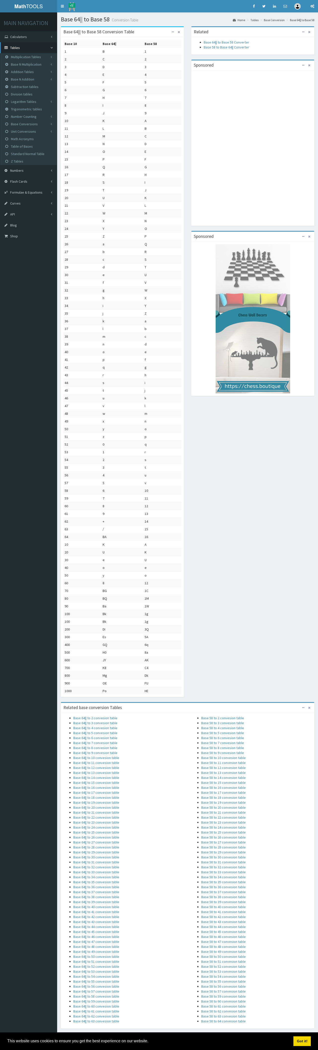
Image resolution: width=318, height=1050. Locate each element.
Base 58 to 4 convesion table (222, 728)
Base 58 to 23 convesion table (223, 822)
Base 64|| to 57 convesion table (96, 991)
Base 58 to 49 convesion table (223, 951)
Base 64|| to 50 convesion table (96, 956)
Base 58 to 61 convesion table (223, 1006)
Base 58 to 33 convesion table (223, 872)
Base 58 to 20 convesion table (223, 807)
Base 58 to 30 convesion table (223, 857)
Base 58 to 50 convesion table (223, 956)
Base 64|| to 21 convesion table (96, 812)
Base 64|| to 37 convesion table (96, 892)
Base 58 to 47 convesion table (223, 941)
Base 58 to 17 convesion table (223, 792)
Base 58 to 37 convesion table (223, 892)
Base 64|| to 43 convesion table (96, 922)
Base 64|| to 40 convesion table (96, 907)
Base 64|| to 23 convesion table (96, 822)
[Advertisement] (253, 147)
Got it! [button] (302, 1041)
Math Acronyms (22, 139)
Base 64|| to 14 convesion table (96, 777)
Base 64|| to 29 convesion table (96, 852)
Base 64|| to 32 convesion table (96, 867)
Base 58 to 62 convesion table (223, 1011)
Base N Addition (22, 79)
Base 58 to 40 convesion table (223, 907)
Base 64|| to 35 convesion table (96, 882)
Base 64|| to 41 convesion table (96, 912)
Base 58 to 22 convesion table (223, 817)
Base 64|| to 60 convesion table (96, 1006)
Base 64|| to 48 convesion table (96, 946)
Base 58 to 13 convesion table (223, 772)
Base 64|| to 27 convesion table (96, 842)
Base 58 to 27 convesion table (223, 842)
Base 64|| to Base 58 (302, 20)
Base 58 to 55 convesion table (223, 981)
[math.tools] (72, 5)
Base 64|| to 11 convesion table (96, 762)
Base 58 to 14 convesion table (223, 777)
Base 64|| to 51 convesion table (96, 961)
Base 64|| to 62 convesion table (96, 1016)
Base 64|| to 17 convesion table (96, 792)
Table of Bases (21, 146)
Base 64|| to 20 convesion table (96, 807)
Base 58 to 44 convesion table (223, 926)
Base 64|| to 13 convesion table (96, 772)
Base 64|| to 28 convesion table (96, 847)
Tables (254, 20)
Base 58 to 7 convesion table (222, 743)
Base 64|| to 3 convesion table (95, 723)
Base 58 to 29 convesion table (223, 852)
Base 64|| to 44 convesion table (96, 926)
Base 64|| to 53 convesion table (96, 971)
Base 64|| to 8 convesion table (95, 748)
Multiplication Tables (25, 57)
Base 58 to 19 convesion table (223, 802)
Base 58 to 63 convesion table (223, 1016)
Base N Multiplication (25, 64)
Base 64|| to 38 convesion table (96, 897)
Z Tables (16, 161)
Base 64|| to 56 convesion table (96, 986)
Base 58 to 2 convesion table (222, 718)
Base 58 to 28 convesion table (223, 847)
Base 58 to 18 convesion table (223, 797)
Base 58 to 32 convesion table (223, 867)
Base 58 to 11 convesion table (223, 762)
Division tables (21, 94)
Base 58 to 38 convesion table (223, 897)
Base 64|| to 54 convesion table (96, 976)
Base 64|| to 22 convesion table (96, 817)
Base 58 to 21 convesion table (223, 812)
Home (241, 20)
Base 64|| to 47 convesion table (96, 941)
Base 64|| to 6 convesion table (95, 738)
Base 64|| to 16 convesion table (96, 787)
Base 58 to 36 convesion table (223, 887)
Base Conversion (274, 20)
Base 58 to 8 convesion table (222, 748)
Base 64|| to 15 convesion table (96, 782)
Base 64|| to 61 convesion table (96, 1011)
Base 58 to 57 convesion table (223, 991)
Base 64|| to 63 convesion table (96, 1021)
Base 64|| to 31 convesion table (96, 862)
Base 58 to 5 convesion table (222, 733)
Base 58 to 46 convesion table (223, 936)
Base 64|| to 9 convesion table (95, 753)
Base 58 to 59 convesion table (223, 996)
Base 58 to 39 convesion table (223, 902)
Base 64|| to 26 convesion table (96, 837)
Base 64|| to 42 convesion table (96, 917)
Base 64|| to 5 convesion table (95, 733)
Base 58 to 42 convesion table (223, 917)
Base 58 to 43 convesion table (223, 922)
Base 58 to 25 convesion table (223, 832)
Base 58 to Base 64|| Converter (226, 47)
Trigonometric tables (26, 109)
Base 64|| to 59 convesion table (96, 1001)
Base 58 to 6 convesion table (222, 738)
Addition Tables (22, 72)
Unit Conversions (23, 131)
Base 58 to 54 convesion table (223, 976)
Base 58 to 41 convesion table (223, 912)
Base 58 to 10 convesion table (223, 758)
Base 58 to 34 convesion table (223, 877)
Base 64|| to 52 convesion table (96, 966)
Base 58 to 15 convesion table (223, 782)
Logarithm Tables (23, 101)
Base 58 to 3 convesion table (222, 723)
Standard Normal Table (27, 154)
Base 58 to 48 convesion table (223, 946)
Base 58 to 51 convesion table (223, 961)
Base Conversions (24, 124)
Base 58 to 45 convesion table (223, 931)
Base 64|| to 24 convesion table (96, 827)
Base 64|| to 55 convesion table (96, 981)
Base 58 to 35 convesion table (223, 882)
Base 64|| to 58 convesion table (96, 996)
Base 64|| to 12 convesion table (96, 767)
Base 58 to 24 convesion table (223, 827)
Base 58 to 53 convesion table (223, 971)
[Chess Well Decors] (253, 318)
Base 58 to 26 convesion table (223, 837)
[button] (62, 6)
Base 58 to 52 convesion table (223, 966)
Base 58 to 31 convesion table (223, 862)
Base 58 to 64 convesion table (223, 1021)
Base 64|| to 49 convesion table (96, 951)
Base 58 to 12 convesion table (223, 767)
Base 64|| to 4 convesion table (95, 728)
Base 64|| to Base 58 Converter (226, 42)
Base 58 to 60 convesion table (223, 1001)
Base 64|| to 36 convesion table (96, 887)
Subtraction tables (24, 86)
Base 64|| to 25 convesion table (96, 832)
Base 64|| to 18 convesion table (96, 797)
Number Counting (23, 116)
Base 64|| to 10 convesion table (96, 758)
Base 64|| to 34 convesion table (96, 877)
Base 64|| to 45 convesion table (96, 931)
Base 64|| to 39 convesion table (96, 902)
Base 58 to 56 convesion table (223, 986)
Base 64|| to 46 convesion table (96, 936)
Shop (13, 236)
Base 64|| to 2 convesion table (95, 718)
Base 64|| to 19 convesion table (96, 802)
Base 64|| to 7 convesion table (95, 743)
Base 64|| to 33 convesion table (96, 872)
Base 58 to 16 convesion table (223, 787)
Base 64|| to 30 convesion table (96, 857)
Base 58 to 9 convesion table (222, 753)
